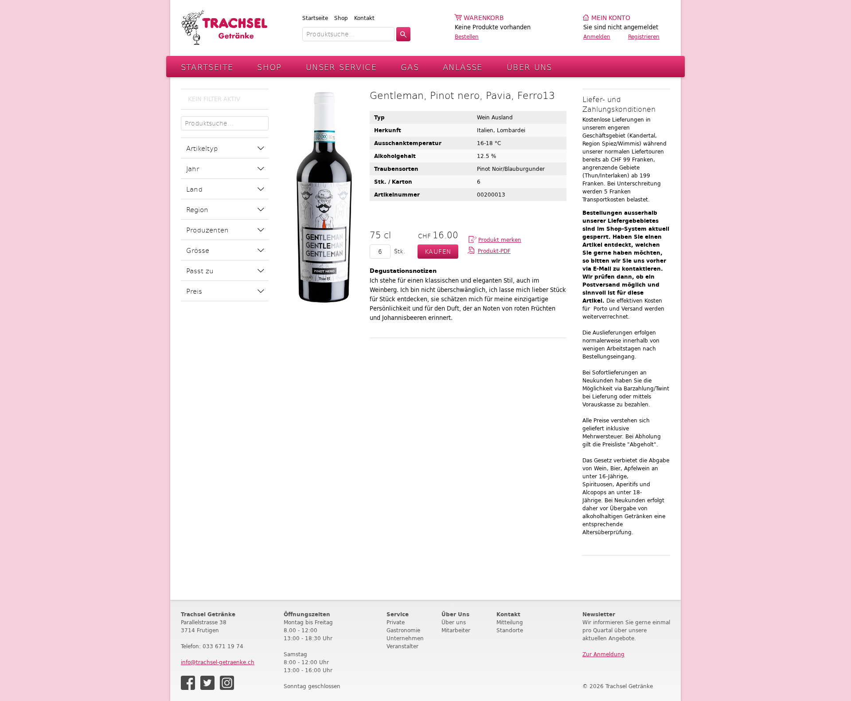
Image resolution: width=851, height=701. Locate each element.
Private (395, 622)
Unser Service (341, 66)
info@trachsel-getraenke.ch (217, 662)
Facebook (188, 683)
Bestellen (467, 36)
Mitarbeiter (455, 630)
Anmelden (596, 36)
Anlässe (463, 66)
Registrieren (644, 36)
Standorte (509, 630)
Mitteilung (509, 622)
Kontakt (364, 18)
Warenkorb (484, 18)
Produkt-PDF (494, 251)
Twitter (207, 683)
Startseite (315, 18)
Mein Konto (610, 18)
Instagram (227, 683)
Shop (341, 18)
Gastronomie (403, 630)
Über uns (453, 622)
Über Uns (529, 66)
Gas (410, 66)
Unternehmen (405, 638)
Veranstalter (402, 646)
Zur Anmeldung (603, 654)
